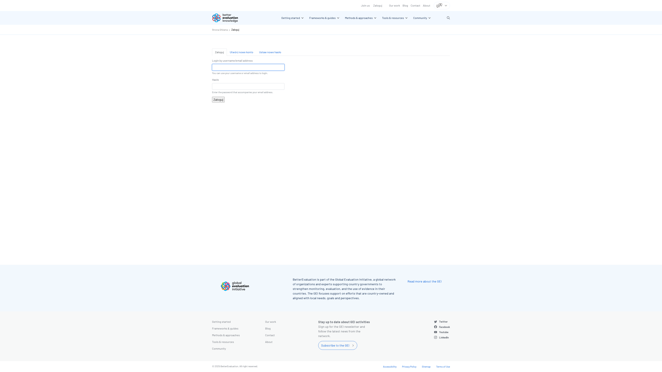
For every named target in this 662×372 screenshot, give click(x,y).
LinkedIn (444, 337)
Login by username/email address (232, 60)
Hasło (215, 79)
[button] (448, 17)
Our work (394, 5)
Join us (365, 5)
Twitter (443, 321)
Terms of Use (443, 366)
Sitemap (426, 366)
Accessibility (390, 366)
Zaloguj (377, 5)
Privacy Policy (409, 366)
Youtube (443, 332)
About (426, 5)
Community (219, 348)
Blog (405, 5)
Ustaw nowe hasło (270, 52)
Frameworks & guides (225, 328)
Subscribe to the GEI (335, 345)
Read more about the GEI (425, 281)
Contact (415, 5)
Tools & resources (223, 341)
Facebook (444, 326)
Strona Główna (220, 29)
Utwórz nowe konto (241, 52)
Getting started (221, 321)
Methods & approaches (226, 335)
